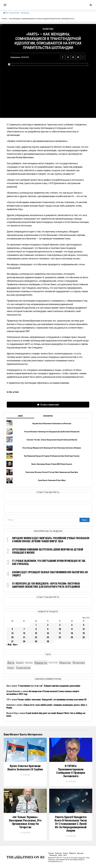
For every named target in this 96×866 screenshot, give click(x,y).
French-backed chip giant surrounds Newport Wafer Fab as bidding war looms (46, 714)
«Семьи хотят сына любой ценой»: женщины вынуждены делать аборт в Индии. (46, 706)
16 (48, 633)
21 (24, 637)
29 (36, 641)
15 (36, 633)
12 (84, 629)
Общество (65, 663)
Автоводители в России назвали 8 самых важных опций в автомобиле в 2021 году (42, 692)
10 (60, 629)
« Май (8, 644)
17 (60, 633)
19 (84, 633)
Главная (51, 853)
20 (12, 637)
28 (24, 641)
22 (36, 637)
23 (48, 637)
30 (48, 641)
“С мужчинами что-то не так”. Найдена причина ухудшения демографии (49, 685)
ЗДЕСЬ (67, 859)
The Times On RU (12, 13)
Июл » (15, 644)
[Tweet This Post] (68, 57)
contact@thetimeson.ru (55, 861)
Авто (10, 662)
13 (12, 633)
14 (24, 633)
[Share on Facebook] (62, 57)
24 (60, 637)
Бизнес (20, 662)
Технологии (23, 667)
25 (72, 637)
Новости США (53, 662)
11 (72, 629)
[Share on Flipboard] (73, 57)
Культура (29, 662)
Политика (25, 13)
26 (83, 637)
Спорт (10, 668)
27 (12, 641)
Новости (40, 662)
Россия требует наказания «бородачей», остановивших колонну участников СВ (52, 699)
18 (72, 633)
